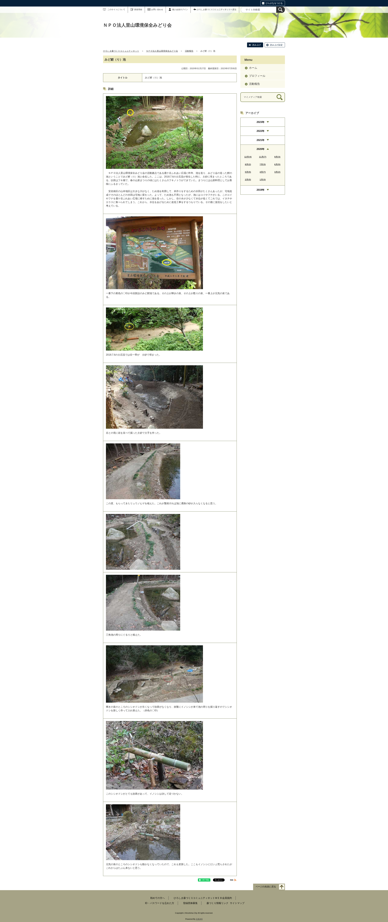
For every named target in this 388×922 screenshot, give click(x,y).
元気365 (199, 919)
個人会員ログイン (180, 9)
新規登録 (138, 9)
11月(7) (262, 157)
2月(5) (248, 179)
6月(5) (277, 164)
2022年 (260, 131)
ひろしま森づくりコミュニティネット (121, 51)
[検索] (280, 10)
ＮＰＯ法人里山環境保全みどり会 (162, 51)
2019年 (260, 190)
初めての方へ (157, 898)
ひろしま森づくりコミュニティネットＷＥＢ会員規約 (203, 898)
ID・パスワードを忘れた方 (159, 903)
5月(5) (248, 172)
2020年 (260, 149)
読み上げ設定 (276, 45)
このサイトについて (116, 9)
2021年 (260, 140)
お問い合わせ (157, 9)
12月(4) (248, 157)
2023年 (260, 122)
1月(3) (263, 179)
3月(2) (277, 172)
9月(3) (277, 157)
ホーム (253, 67)
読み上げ (256, 45)
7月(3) (263, 164)
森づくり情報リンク (217, 903)
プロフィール (257, 75)
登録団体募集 (190, 903)
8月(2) (248, 164)
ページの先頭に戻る (266, 886)
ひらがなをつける (274, 3)
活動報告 (189, 51)
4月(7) (263, 172)
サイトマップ (237, 903)
